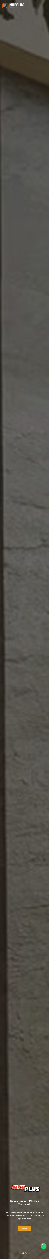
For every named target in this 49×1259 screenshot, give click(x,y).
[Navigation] (46, 5)
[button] (23, 1253)
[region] (24, 629)
